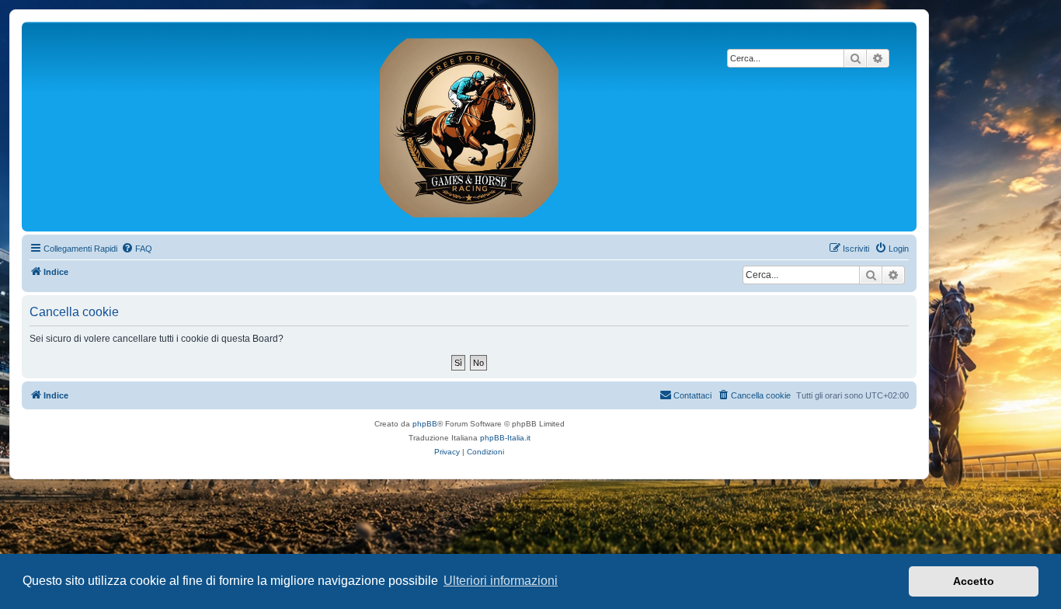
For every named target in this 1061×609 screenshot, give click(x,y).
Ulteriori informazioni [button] (501, 580)
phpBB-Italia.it (505, 437)
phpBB (424, 423)
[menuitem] (136, 248)
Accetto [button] (973, 581)
